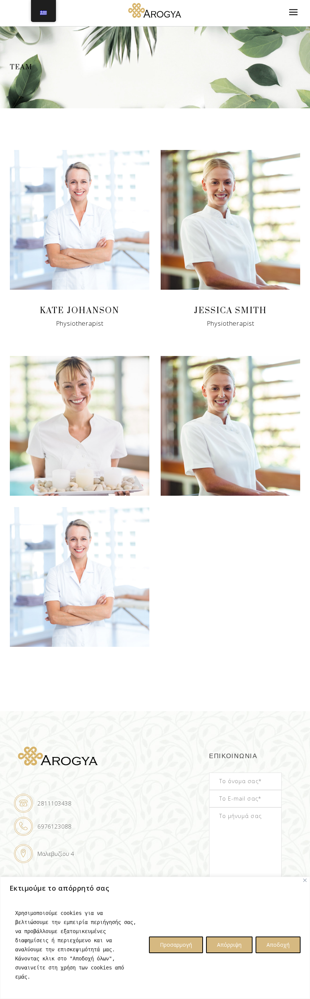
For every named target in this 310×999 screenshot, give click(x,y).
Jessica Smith (230, 311)
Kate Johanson (79, 311)
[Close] (305, 880)
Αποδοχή (278, 944)
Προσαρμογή (176, 944)
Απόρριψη (229, 944)
